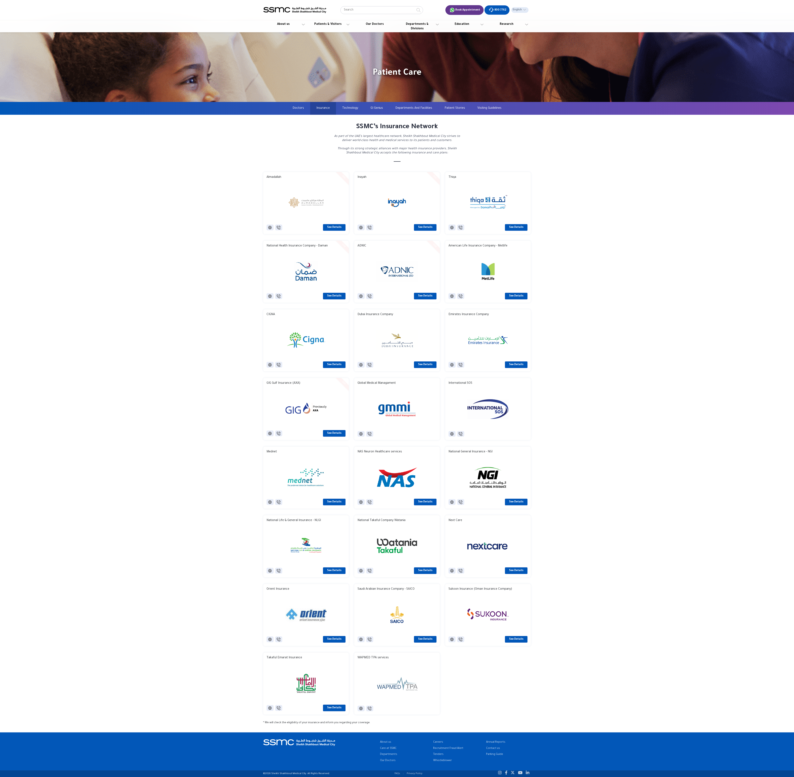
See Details (334, 227)
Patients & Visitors (328, 24)
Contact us (493, 748)
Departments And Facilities (413, 108)
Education (462, 24)
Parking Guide (494, 754)
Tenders (438, 754)
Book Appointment (467, 10)
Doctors (298, 108)
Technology (350, 108)
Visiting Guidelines (489, 108)
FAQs (397, 773)
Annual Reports (495, 742)
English (517, 9)
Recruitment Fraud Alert (448, 748)
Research (506, 24)
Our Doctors (375, 24)
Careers (438, 742)
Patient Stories (455, 108)
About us (283, 24)
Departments (388, 754)
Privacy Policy (414, 773)
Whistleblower (442, 760)
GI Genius (377, 108)
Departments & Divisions (417, 27)
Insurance (323, 108)
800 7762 (500, 10)
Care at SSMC (388, 748)
